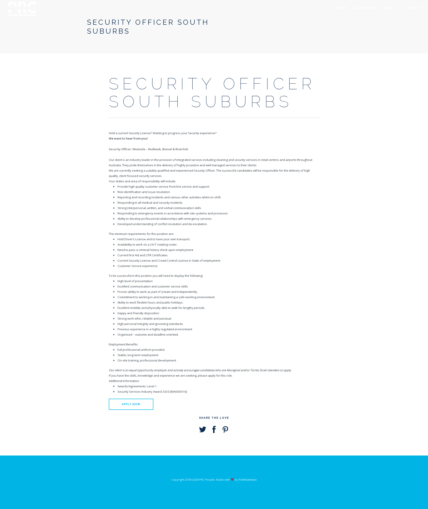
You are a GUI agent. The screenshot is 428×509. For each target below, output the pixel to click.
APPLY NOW (131, 404)
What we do (365, 8)
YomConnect (248, 480)
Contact (412, 8)
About (390, 8)
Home (342, 8)
